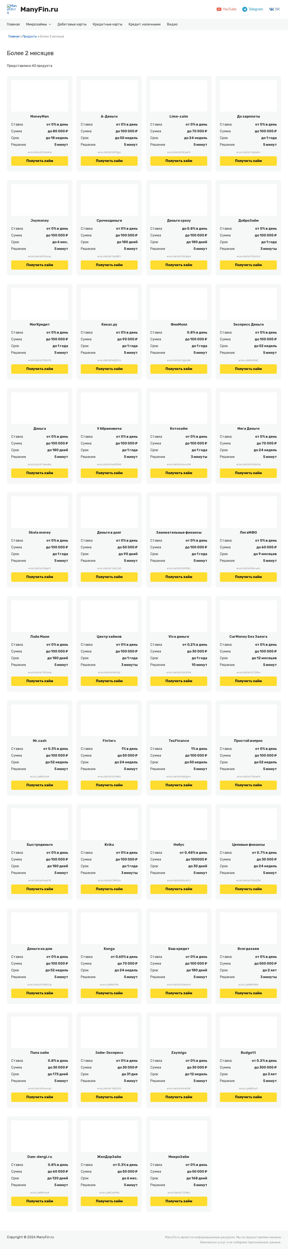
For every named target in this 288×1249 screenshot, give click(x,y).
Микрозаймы (36, 24)
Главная (13, 24)
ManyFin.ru (39, 9)
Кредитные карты (107, 24)
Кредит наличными (145, 24)
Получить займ (39, 161)
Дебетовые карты (71, 24)
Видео (172, 24)
